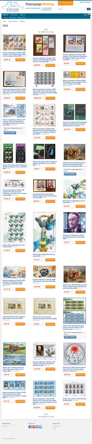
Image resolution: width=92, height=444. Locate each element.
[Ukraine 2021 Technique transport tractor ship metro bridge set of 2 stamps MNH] (14, 365)
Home (4, 21)
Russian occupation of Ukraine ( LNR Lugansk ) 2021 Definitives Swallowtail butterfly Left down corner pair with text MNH (75, 57)
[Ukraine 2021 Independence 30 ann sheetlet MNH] (14, 243)
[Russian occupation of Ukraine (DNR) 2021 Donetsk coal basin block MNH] (44, 277)
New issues (12, 17)
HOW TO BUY (14, 15)
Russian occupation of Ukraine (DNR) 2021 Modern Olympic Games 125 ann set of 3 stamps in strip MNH (74, 82)
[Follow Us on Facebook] (30, 426)
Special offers (21, 17)
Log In (54, 428)
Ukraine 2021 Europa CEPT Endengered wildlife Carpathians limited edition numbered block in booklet (75, 123)
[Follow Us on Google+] (33, 426)
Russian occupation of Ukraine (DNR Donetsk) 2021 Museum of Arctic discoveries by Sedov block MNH (14, 282)
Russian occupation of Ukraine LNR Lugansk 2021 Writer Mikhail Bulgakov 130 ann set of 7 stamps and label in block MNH (44, 131)
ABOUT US (22, 15)
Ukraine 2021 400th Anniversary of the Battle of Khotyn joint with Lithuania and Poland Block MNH (75, 286)
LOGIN (83, 2)
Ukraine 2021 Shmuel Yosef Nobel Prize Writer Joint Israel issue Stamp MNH (74, 236)
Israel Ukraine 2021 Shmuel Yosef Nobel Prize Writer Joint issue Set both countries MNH (45, 195)
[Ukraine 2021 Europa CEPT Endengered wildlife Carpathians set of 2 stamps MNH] (44, 159)
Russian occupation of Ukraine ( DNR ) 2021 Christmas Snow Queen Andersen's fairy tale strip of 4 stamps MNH (14, 394)
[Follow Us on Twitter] (40, 426)
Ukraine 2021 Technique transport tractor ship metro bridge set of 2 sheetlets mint (73, 327)
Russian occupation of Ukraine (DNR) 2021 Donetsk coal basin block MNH (44, 280)
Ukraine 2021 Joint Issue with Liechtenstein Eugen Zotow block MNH (45, 317)
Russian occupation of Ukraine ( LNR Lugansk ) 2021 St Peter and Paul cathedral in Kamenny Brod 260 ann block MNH (14, 122)
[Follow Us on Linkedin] (36, 426)
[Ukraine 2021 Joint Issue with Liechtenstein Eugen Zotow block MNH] (44, 315)
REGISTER (88, 2)
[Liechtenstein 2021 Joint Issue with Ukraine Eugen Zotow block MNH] (14, 314)
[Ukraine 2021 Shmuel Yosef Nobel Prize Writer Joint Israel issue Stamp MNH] (74, 233)
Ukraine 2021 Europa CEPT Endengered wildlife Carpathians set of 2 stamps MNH (45, 163)
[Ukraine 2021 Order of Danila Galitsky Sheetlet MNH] (74, 396)
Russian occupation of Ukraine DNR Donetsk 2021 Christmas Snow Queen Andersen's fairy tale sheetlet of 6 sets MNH (45, 401)
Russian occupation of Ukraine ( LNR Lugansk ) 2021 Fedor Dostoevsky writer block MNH (44, 363)
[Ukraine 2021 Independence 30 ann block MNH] (74, 198)
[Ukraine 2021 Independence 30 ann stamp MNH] (44, 252)
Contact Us (5, 426)
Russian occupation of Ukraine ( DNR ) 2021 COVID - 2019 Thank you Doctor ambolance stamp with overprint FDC (14, 90)
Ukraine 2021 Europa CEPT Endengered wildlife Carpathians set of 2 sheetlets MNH (15, 166)
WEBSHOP (5, 15)
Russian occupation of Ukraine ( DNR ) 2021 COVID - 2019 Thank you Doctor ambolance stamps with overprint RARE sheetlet (45, 91)
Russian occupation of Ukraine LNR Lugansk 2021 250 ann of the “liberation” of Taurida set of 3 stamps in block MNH (15, 192)
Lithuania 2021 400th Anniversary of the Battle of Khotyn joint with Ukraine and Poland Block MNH (74, 164)
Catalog (5, 17)
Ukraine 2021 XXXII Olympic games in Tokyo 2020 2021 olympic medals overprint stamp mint (74, 369)
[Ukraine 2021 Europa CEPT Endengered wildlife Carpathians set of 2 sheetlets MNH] (14, 163)
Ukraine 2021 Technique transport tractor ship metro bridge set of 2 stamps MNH (13, 369)
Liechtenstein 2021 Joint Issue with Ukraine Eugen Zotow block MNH (14, 317)
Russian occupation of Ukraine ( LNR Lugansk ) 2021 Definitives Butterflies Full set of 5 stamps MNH (44, 59)
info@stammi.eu (47, 10)
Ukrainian (22, 21)
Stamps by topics (13, 21)
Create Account (56, 426)
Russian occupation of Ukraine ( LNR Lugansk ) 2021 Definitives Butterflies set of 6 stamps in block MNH (14, 54)
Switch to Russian (85, 15)
